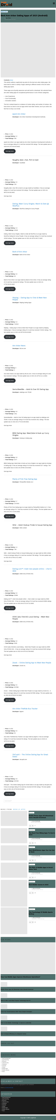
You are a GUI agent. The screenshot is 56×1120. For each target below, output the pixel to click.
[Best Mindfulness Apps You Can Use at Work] (14, 852)
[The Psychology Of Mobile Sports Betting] (14, 920)
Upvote (30, 826)
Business (4, 1061)
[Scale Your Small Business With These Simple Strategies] (4, 1006)
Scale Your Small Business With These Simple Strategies (16, 1011)
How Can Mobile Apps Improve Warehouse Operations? (20, 977)
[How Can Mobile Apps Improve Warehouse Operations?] (28, 957)
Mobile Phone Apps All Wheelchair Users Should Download (41, 816)
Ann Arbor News (18, 346)
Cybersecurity (5, 1062)
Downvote (32, 826)
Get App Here (10, 151)
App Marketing (5, 1059)
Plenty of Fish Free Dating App (24, 479)
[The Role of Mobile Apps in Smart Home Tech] (14, 870)
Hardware (4, 1064)
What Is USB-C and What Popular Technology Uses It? (16, 1000)
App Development (6, 1058)
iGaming (4, 1065)
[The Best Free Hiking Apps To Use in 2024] (14, 835)
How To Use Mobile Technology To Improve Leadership (16, 1022)
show (11, 80)
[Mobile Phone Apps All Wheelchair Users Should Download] (14, 818)
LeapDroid (33, 1117)
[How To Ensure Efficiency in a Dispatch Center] (4, 1028)
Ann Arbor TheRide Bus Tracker (25, 709)
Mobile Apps (19, 809)
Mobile (3, 1067)
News (3, 1071)
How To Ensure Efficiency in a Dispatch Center (13, 1034)
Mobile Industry (5, 1070)
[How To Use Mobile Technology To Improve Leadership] (4, 1017)
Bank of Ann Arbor (19, 252)
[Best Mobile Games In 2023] (14, 893)
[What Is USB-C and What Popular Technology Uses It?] (4, 995)
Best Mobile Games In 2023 (38, 885)
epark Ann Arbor (18, 114)
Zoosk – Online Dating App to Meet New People (31, 663)
